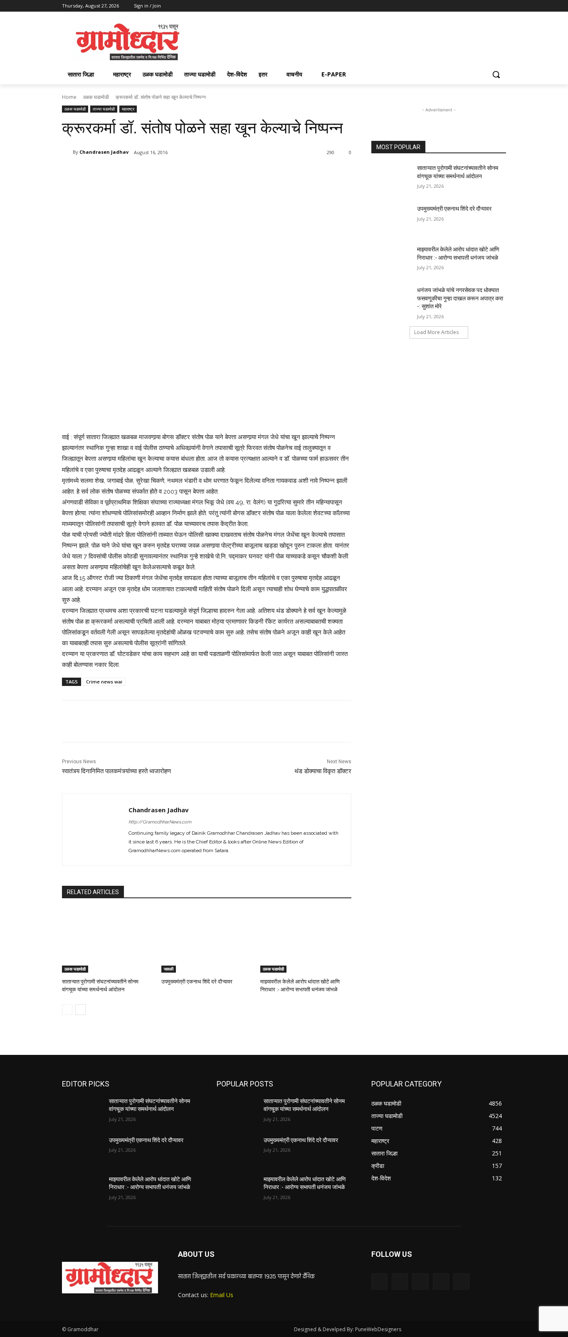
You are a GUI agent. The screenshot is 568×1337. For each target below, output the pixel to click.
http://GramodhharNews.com (159, 822)
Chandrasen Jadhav (103, 152)
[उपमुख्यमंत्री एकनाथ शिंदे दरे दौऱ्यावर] (206, 941)
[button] (496, 74)
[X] (478, 6)
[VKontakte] (461, 1281)
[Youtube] (501, 6)
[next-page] (80, 1009)
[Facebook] (455, 6)
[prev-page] (67, 1009)
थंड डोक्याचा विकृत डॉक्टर (322, 771)
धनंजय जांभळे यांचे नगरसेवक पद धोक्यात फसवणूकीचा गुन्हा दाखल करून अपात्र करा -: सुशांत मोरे (460, 298)
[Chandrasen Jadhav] (67, 152)
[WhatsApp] (179, 173)
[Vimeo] (489, 6)
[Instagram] (467, 6)
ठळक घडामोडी (96, 97)
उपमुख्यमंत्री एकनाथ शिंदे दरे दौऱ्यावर (196, 981)
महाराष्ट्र (128, 109)
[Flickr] (420, 1281)
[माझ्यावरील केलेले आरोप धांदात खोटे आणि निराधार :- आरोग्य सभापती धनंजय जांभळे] (305, 941)
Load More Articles (436, 332)
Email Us (221, 1295)
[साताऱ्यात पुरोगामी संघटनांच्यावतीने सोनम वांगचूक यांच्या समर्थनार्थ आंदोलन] (107, 941)
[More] (198, 173)
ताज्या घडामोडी (104, 109)
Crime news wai (104, 681)
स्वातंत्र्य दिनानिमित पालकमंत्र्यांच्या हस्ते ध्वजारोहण (116, 771)
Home (69, 97)
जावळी (168, 969)
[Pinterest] (160, 173)
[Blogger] (379, 1281)
